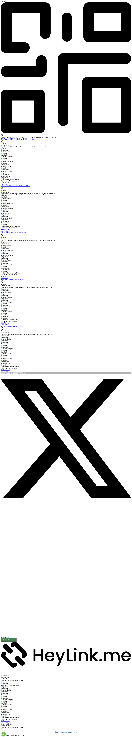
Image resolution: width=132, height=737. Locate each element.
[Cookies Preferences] (3, 734)
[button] (66, 573)
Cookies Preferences (8, 639)
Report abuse (5, 637)
